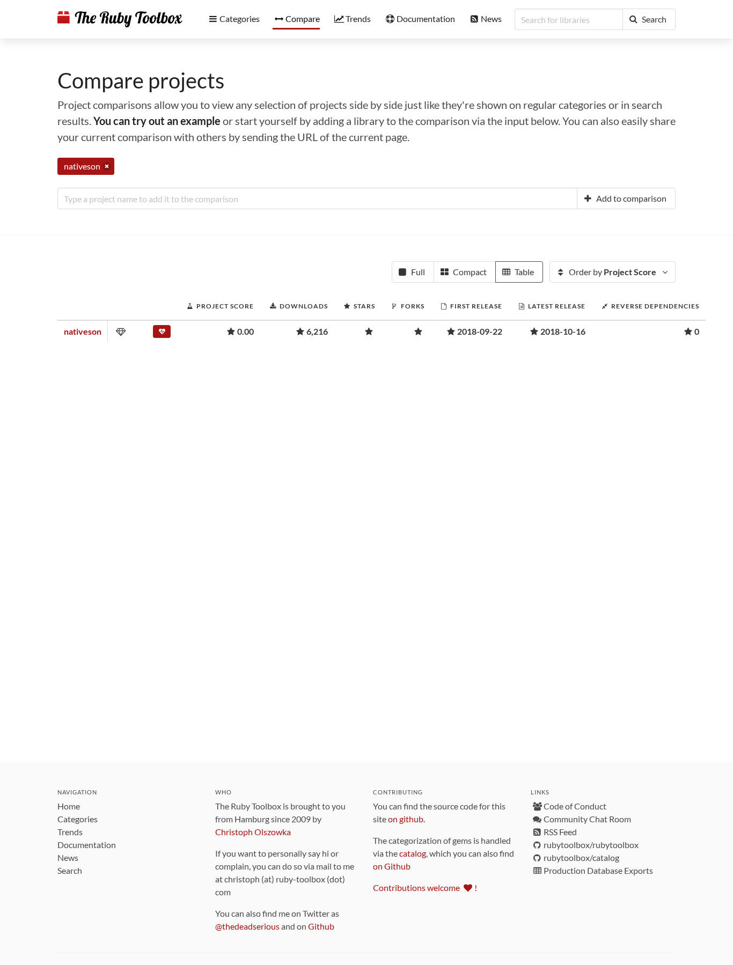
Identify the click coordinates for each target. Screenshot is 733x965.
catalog (412, 853)
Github (321, 926)
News (67, 857)
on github (405, 819)
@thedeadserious (247, 926)
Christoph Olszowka (253, 832)
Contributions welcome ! (425, 887)
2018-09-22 (479, 331)
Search (69, 870)
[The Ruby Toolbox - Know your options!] (120, 19)
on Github (392, 866)
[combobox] (317, 198)
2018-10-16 (562, 331)
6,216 (317, 331)
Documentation (86, 844)
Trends (70, 832)
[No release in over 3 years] (162, 333)
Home (68, 806)
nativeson (82, 331)
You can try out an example (157, 120)
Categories (77, 819)
